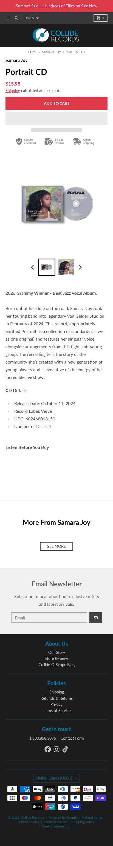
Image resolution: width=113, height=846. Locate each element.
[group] (46, 267)
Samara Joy (51, 52)
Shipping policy (83, 822)
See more (56, 546)
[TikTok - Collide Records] (65, 749)
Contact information (56, 826)
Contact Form (72, 738)
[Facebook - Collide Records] (47, 749)
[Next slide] (80, 267)
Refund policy (92, 817)
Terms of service (55, 822)
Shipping (12, 90)
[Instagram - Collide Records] (56, 749)
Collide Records (32, 817)
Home (32, 52)
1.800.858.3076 (42, 738)
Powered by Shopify (63, 817)
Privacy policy (29, 822)
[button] (56, 118)
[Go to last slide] (33, 267)
